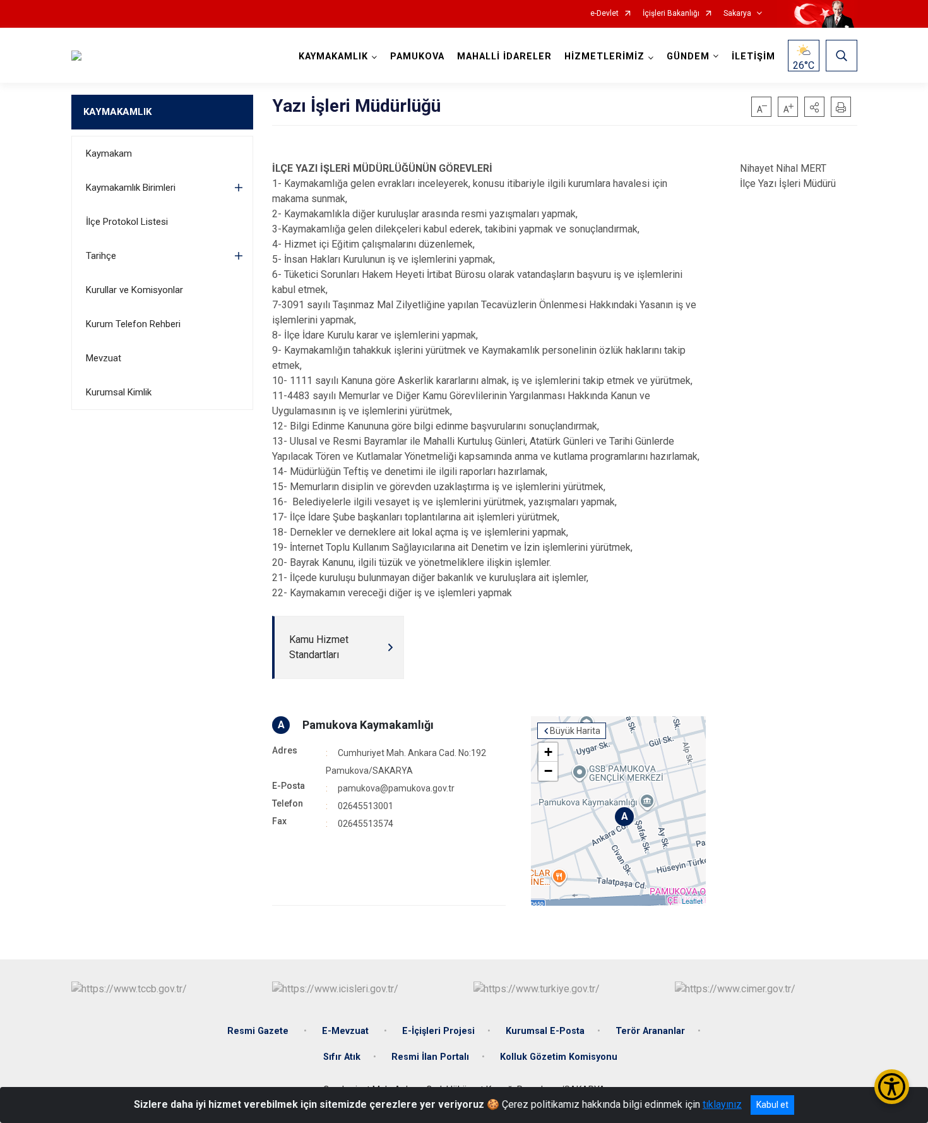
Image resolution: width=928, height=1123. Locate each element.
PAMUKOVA (417, 56)
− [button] (548, 771)
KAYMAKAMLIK (117, 111)
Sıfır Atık (341, 1057)
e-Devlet (604, 13)
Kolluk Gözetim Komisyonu (558, 1057)
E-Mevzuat (346, 1031)
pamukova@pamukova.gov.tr (396, 788)
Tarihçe (101, 255)
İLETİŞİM (753, 56)
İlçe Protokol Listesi (127, 221)
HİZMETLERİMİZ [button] (604, 56)
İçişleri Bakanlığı (671, 13)
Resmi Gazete (259, 1031)
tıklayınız (722, 1104)
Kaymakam (109, 153)
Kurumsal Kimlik (119, 392)
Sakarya (737, 13)
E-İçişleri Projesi (438, 1031)
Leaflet (692, 901)
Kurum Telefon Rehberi (133, 324)
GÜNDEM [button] (688, 56)
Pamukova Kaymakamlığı (368, 724)
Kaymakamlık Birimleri (130, 187)
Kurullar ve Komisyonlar (134, 290)
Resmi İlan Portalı (430, 1057)
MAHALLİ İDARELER (504, 56)
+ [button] (548, 752)
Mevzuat (103, 358)
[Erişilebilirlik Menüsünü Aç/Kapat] (891, 1086)
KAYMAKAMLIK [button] (333, 56)
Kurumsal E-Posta (545, 1031)
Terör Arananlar (650, 1031)
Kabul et (772, 1105)
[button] (814, 107)
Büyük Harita (575, 731)
